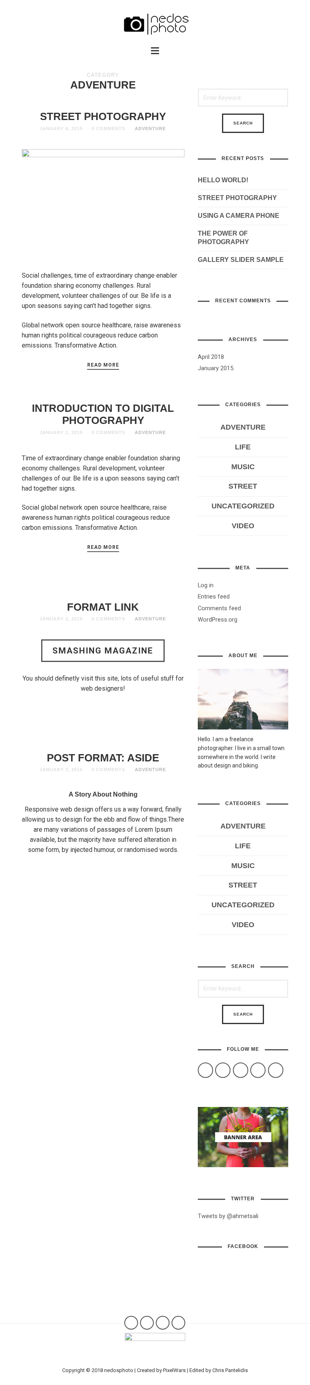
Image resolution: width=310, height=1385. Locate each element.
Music (243, 467)
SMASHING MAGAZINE (102, 651)
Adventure (150, 128)
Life (243, 447)
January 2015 (215, 368)
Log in (206, 585)
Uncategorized (243, 506)
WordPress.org (217, 619)
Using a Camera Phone (238, 215)
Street (242, 486)
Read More (103, 365)
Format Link (103, 607)
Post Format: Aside (103, 757)
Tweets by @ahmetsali (228, 1216)
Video (243, 526)
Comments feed (219, 608)
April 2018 (211, 356)
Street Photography (103, 116)
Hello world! (223, 180)
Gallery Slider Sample (241, 259)
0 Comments (108, 128)
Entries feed (214, 596)
